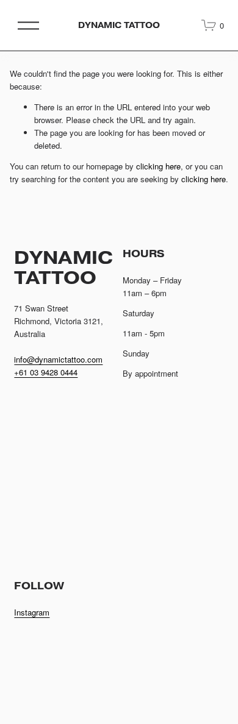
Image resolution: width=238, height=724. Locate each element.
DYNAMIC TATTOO (119, 25)
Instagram (31, 612)
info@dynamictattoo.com (58, 359)
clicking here (158, 166)
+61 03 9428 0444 (46, 372)
